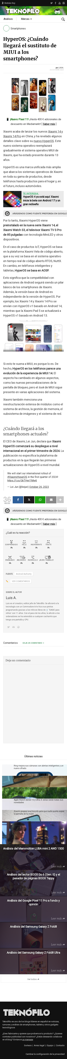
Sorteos (28, 1045)
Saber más (49, 124)
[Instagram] (64, 3)
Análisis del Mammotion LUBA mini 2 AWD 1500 (35, 788)
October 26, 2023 (39, 486)
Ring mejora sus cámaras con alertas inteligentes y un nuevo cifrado (38, 767)
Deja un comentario (32, 643)
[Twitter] (51, 3)
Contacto (60, 1045)
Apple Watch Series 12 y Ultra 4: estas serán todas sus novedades (38, 801)
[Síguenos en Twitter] (9, 627)
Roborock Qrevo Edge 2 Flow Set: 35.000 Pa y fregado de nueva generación (39, 778)
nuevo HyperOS (44, 141)
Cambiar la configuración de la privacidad (45, 1054)
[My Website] (19, 627)
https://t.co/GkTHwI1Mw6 (22, 480)
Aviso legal (39, 1045)
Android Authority (24, 574)
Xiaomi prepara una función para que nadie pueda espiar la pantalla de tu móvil (39, 812)
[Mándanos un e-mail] (14, 627)
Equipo (50, 1045)
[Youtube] (60, 3)
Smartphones (18, 28)
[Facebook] (56, 3)
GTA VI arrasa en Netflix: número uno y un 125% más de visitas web (39, 824)
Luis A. (61, 68)
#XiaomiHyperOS (17, 477)
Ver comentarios (21, 581)
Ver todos (32, 979)
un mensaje (27, 1039)
